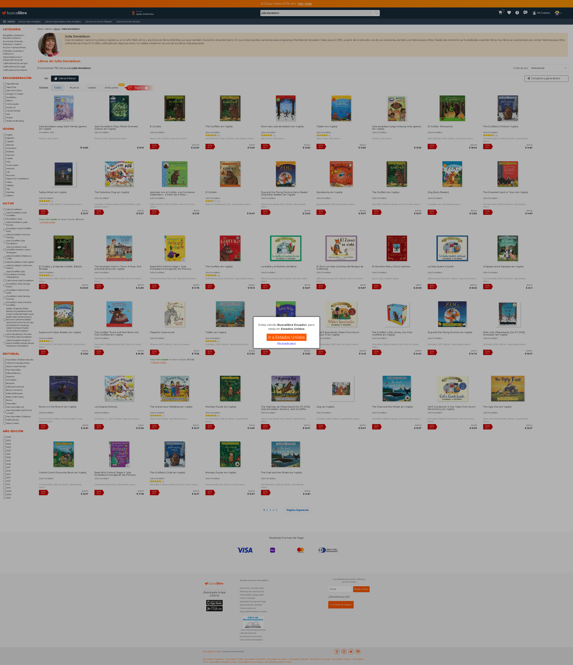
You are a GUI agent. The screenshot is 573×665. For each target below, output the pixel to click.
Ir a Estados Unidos (286, 337)
